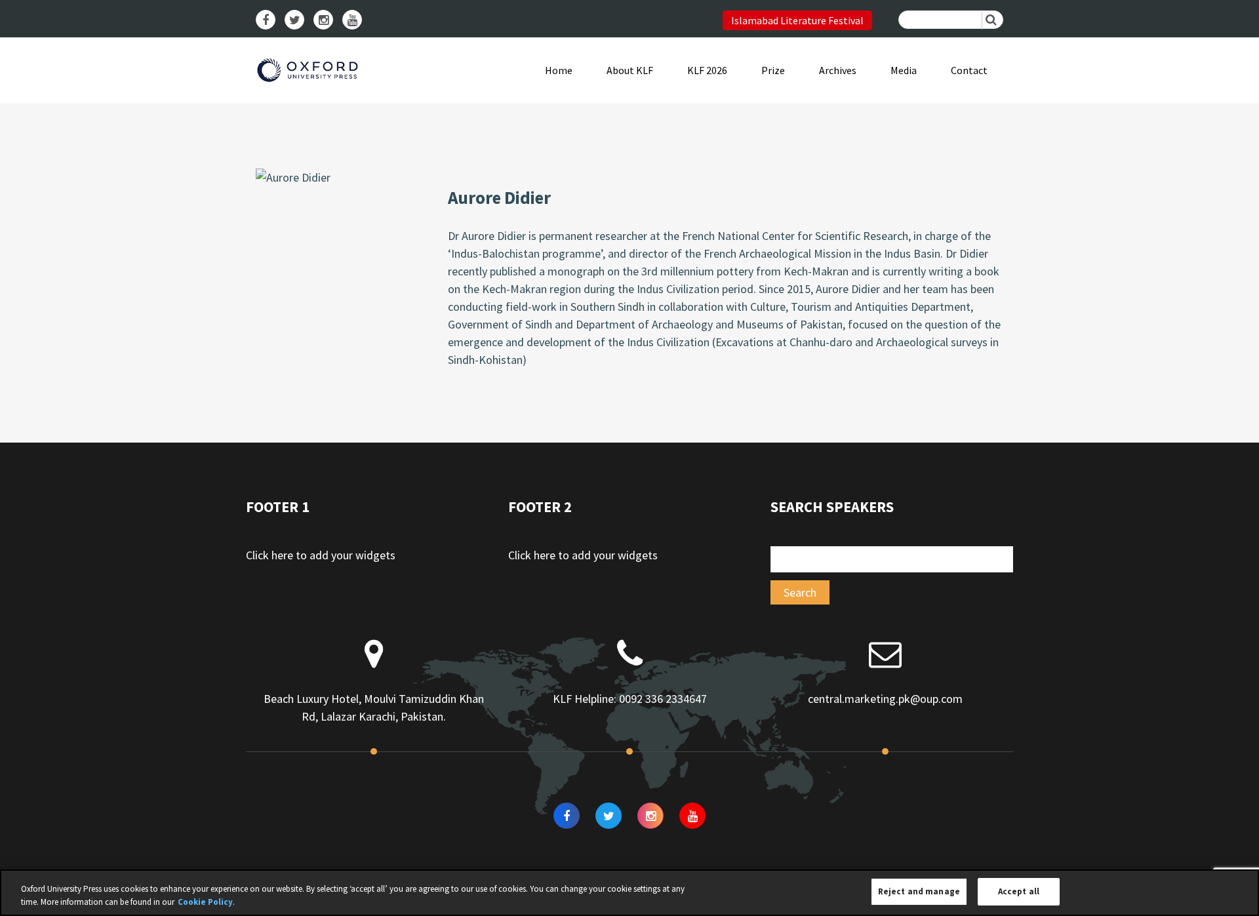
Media (903, 70)
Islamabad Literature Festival (797, 20)
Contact (969, 70)
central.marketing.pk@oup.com (885, 698)
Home (558, 70)
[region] (629, 892)
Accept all (1018, 891)
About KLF (630, 70)
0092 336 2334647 (663, 698)
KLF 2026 (707, 70)
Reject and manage (919, 891)
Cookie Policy (205, 901)
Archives (837, 70)
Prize (773, 70)
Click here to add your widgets (320, 555)
